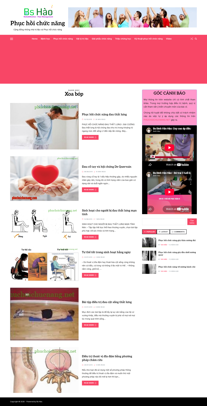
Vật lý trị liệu (82, 38)
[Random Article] (191, 38)
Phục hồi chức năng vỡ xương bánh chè (176, 267)
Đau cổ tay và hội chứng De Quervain (106, 166)
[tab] (149, 231)
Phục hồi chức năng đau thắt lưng (104, 114)
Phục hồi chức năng (37, 23)
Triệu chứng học (123, 38)
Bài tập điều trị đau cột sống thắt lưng (107, 302)
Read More (89, 137)
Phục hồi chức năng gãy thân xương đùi (177, 240)
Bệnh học (45, 38)
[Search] (196, 39)
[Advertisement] (103, 64)
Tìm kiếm (192, 221)
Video (169, 38)
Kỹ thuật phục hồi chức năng (148, 38)
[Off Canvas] (11, 39)
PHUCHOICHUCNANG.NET (157, 119)
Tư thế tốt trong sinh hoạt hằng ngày (106, 252)
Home (34, 38)
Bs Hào (164, 245)
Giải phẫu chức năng (102, 38)
